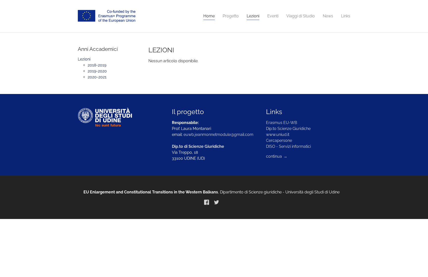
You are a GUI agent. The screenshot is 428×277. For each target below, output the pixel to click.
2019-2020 (97, 71)
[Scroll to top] (417, 266)
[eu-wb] (106, 16)
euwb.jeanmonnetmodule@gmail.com (218, 134)
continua (274, 156)
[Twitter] (216, 202)
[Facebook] (207, 202)
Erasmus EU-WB (281, 122)
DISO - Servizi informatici (288, 146)
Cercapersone (279, 140)
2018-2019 (97, 65)
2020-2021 (97, 77)
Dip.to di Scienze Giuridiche (198, 146)
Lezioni (84, 59)
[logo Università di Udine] (120, 117)
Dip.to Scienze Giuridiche (288, 128)
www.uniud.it (277, 134)
